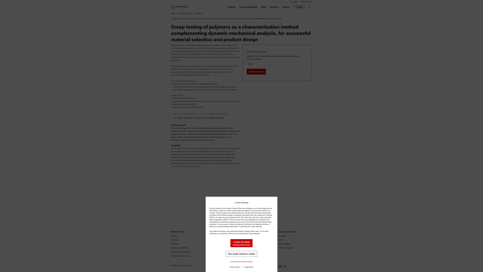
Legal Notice (248, 267)
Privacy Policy (235, 267)
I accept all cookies (241, 243)
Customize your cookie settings (241, 262)
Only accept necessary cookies (241, 254)
